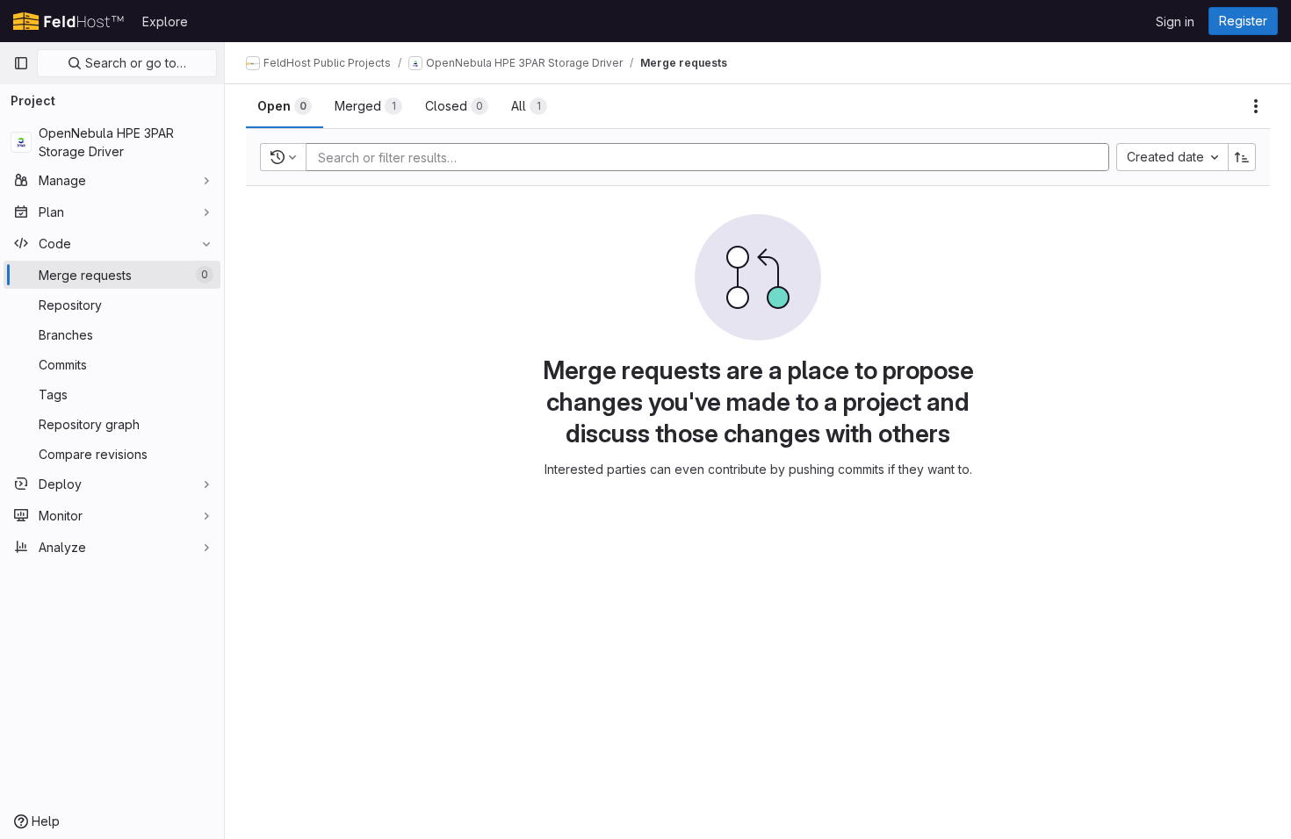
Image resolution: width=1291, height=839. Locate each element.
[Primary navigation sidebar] (21, 63)
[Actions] (1256, 106)
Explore (165, 21)
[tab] (284, 106)
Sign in (1175, 21)
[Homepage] (69, 21)
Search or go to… (134, 62)
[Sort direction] (1242, 157)
